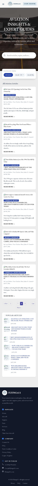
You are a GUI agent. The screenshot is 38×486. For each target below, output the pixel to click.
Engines (4, 420)
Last (33, 303)
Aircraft (19, 75)
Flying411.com (9, 472)
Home (4, 413)
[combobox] (19, 55)
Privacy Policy (6, 452)
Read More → (9, 116)
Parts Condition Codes (9, 449)
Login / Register (7, 456)
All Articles (8, 75)
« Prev (5, 303)
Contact (25, 483)
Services (4, 426)
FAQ (3, 446)
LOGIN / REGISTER (29, 4)
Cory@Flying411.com (12, 468)
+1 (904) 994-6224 (10, 465)
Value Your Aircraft (8, 433)
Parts (3, 423)
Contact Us (5, 442)
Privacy (13, 483)
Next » (19, 307)
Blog (3, 430)
